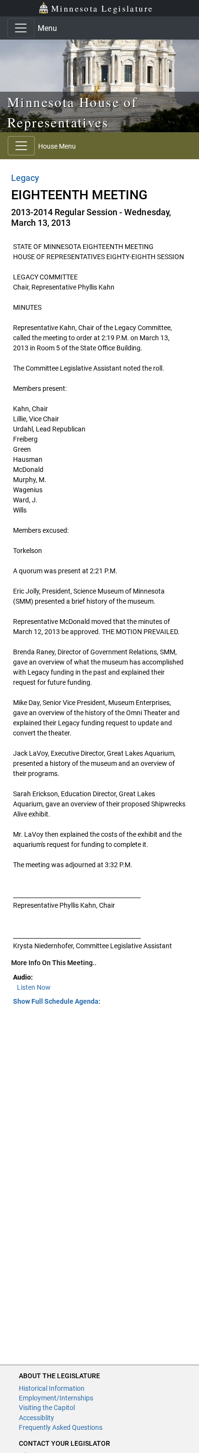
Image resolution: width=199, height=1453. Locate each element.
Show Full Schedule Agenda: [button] (56, 1001)
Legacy (25, 178)
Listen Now (34, 987)
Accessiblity (36, 1418)
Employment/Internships (56, 1398)
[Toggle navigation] (20, 28)
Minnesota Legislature (102, 8)
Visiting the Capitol (47, 1407)
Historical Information (52, 1388)
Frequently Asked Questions (60, 1427)
